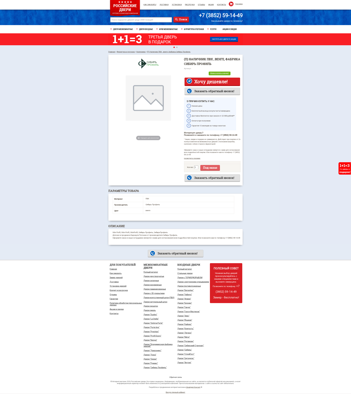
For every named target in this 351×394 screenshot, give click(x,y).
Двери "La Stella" (151, 319)
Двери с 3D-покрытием (154, 293)
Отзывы (201, 5)
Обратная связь (175, 377)
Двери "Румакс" (151, 363)
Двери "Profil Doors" (152, 336)
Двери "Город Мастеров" (188, 311)
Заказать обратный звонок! (214, 91)
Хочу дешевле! (211, 81)
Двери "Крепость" (185, 328)
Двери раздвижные (153, 285)
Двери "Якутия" (184, 362)
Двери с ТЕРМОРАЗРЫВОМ (189, 277)
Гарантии (114, 299)
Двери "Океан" (150, 359)
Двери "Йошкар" (184, 320)
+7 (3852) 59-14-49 (221, 15)
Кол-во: (190, 167)
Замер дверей (116, 277)
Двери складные (151, 280)
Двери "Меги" (183, 337)
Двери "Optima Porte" (153, 323)
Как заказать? (150, 5)
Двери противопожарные (189, 286)
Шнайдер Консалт (193, 387)
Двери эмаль (150, 310)
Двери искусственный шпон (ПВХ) (159, 297)
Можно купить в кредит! (219, 73)
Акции (211, 5)
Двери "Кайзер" (184, 324)
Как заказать (116, 273)
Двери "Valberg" (184, 294)
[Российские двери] (125, 8)
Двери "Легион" (184, 333)
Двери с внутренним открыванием (193, 282)
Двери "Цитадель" (185, 358)
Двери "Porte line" (152, 327)
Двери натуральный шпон (155, 302)
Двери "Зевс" (183, 316)
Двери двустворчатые (154, 276)
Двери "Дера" (150, 355)
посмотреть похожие (192, 158)
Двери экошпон (151, 306)
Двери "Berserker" (185, 290)
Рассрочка (190, 5)
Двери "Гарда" (184, 307)
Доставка (164, 5)
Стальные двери (185, 273)
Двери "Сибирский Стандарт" (190, 345)
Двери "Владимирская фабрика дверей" (158, 345)
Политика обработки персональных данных (126, 304)
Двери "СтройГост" (186, 354)
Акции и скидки (117, 309)
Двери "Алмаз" (184, 299)
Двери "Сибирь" (184, 350)
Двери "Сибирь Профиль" (155, 367)
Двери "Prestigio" (151, 332)
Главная (113, 269)
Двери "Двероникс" (153, 350)
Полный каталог (151, 272)
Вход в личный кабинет (175, 392)
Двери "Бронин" (184, 303)
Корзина (239, 4)
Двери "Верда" (150, 340)
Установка (177, 5)
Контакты (221, 5)
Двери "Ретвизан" (185, 341)
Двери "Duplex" (150, 314)
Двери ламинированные (155, 289)
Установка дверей (118, 286)
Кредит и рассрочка (119, 290)
